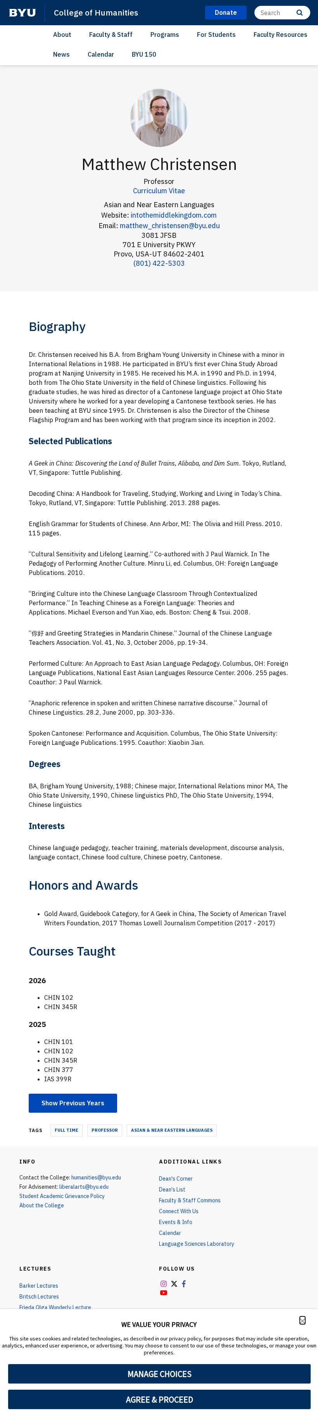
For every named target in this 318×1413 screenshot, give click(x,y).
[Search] (299, 12)
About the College (41, 1205)
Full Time (66, 1130)
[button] (302, 1320)
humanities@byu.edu (96, 1177)
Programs (164, 34)
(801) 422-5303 (159, 263)
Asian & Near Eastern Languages (172, 1130)
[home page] (22, 13)
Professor (105, 1130)
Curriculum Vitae (159, 190)
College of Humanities (96, 12)
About (62, 34)
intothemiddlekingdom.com (174, 215)
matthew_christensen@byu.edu (170, 225)
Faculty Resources (281, 34)
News (61, 54)
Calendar (101, 54)
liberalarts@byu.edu (84, 1186)
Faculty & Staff (111, 34)
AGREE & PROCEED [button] (159, 1399)
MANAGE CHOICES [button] (160, 1373)
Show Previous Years (72, 1103)
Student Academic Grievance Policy (62, 1196)
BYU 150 (144, 54)
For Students (216, 34)
